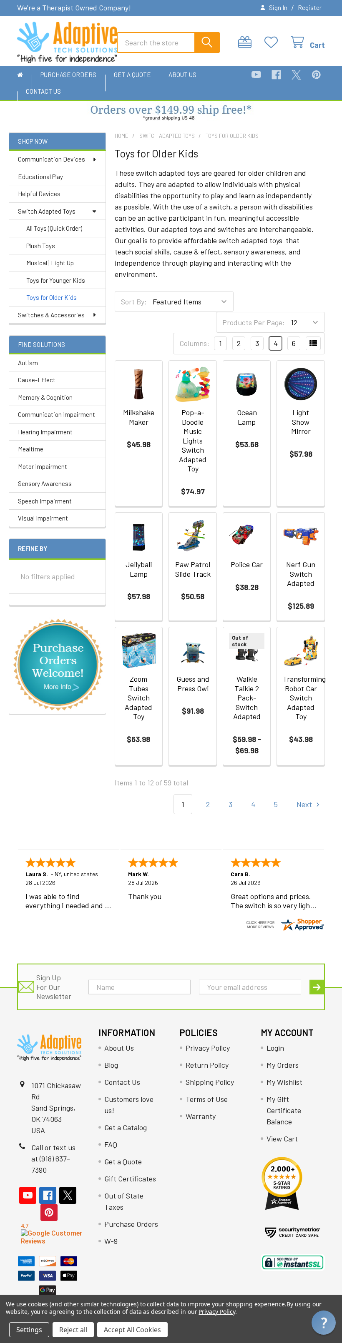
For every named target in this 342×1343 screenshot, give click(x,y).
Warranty (201, 1116)
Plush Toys (40, 245)
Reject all (73, 1329)
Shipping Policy (210, 1081)
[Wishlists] (273, 42)
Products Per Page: (253, 322)
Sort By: (134, 301)
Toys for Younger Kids (55, 280)
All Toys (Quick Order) (54, 228)
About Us (182, 74)
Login (275, 1047)
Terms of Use (207, 1099)
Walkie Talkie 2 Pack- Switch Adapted (247, 697)
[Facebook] (276, 74)
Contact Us (43, 91)
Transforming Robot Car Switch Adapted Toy (304, 697)
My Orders (283, 1064)
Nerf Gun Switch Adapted (300, 574)
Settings (29, 1329)
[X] (296, 74)
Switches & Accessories (51, 315)
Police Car (247, 564)
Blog (111, 1064)
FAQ (110, 1144)
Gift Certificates (130, 1178)
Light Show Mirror (301, 422)
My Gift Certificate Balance (284, 1110)
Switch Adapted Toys (46, 211)
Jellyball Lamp (139, 569)
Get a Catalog (125, 1127)
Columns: (194, 343)
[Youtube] (256, 74)
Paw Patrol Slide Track (193, 569)
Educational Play (40, 176)
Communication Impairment (56, 414)
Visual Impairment (43, 518)
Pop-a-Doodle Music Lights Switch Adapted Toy (192, 440)
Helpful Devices (39, 193)
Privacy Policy (208, 1047)
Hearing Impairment (45, 432)
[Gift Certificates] (247, 42)
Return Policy (207, 1064)
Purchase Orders (68, 74)
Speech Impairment (45, 501)
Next (305, 804)
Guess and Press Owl (192, 683)
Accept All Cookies (132, 1329)
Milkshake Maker (138, 417)
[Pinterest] (316, 74)
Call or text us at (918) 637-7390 (53, 1158)
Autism (28, 362)
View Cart (282, 1138)
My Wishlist (284, 1081)
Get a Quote (132, 74)
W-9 (111, 1241)
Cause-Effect (36, 380)
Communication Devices (51, 159)
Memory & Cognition (45, 397)
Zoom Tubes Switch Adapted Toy (138, 697)
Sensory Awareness (45, 483)
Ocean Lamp (247, 417)
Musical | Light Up (50, 263)
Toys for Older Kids (51, 297)
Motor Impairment (42, 466)
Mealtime (30, 449)
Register (310, 7)
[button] (171, 113)
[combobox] (168, 42)
